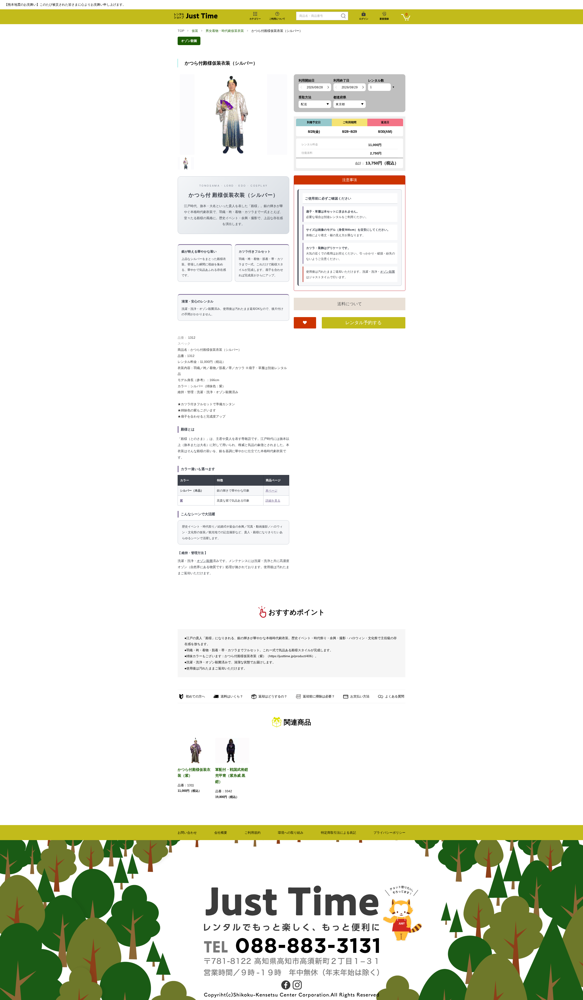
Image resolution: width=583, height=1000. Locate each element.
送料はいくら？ (231, 696)
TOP (181, 31)
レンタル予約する (363, 322)
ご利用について (277, 19)
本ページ (271, 490)
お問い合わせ (187, 832)
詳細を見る (273, 500)
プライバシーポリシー (389, 832)
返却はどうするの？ (272, 696)
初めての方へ (195, 696)
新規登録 (384, 19)
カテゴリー (255, 19)
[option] (233, 114)
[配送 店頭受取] (315, 104)
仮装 (195, 31)
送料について (349, 304)
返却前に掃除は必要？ (318, 696)
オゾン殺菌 (189, 41)
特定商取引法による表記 (338, 832)
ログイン (363, 19)
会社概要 (220, 832)
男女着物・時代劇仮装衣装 (225, 31)
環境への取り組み (290, 832)
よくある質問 (394, 696)
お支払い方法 (359, 696)
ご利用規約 (253, 832)
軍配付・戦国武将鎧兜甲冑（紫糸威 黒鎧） (231, 776)
